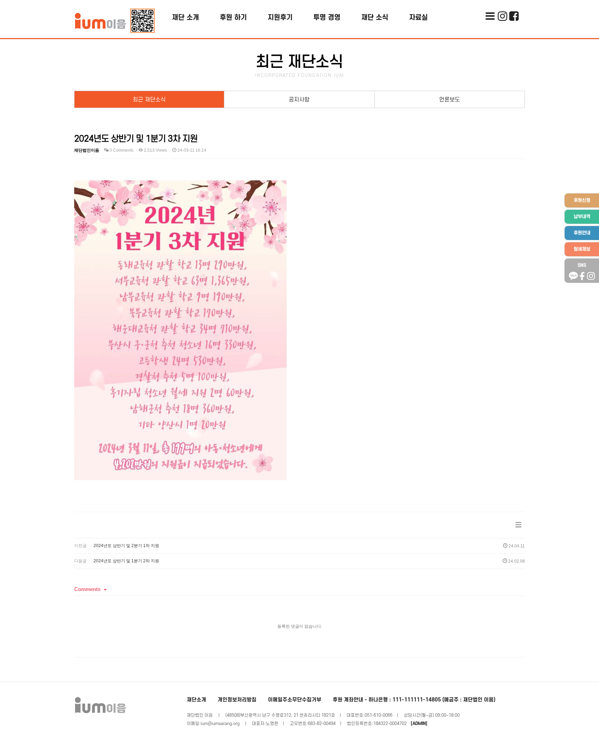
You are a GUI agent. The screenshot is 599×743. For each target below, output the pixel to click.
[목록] (518, 525)
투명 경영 (326, 17)
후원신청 (582, 200)
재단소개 (196, 700)
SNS (582, 265)
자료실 (418, 17)
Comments (87, 589)
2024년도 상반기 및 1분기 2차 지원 (126, 560)
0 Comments (120, 150)
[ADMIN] (419, 723)
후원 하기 (233, 17)
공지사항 (299, 100)
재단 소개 (185, 17)
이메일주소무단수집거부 (294, 700)
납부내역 (582, 216)
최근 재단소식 (149, 100)
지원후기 (280, 17)
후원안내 (582, 232)
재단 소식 (374, 17)
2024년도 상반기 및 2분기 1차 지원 (126, 545)
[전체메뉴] (490, 5)
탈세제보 (582, 249)
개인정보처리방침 (237, 700)
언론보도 (449, 100)
